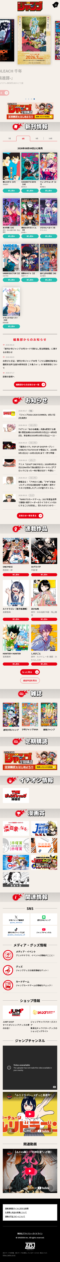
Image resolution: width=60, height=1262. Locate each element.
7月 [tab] (9, 138)
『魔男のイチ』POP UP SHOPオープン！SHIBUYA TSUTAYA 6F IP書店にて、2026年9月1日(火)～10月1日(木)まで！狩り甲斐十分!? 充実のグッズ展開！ (37, 451)
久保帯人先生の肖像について (16, 1212)
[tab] (25, 99)
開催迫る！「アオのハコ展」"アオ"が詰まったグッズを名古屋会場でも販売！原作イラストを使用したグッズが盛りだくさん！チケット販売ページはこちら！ (37, 486)
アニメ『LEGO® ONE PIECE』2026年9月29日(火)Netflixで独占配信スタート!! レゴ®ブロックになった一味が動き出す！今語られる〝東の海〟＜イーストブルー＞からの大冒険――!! (37, 470)
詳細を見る (27, 92)
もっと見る (27, 672)
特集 (30, 411)
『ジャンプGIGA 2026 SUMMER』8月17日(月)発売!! (36, 416)
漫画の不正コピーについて (15, 1216)
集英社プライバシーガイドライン (30, 1233)
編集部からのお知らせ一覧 (27, 384)
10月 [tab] (50, 138)
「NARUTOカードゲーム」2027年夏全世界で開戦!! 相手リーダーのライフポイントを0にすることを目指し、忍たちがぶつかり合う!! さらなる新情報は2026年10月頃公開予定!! (37, 505)
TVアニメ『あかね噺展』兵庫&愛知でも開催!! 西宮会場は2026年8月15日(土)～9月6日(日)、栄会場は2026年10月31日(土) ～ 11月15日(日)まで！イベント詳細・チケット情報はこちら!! (37, 435)
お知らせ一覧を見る (27, 515)
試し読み (11, 190)
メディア (32, 460)
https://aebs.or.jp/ (9, 1255)
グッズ (31, 495)
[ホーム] (30, 6)
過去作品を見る (30, 680)
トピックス (32, 425)
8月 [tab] (23, 138)
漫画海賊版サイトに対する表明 (16, 1208)
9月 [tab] (37, 138)
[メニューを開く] (55, 5)
